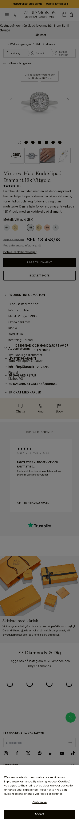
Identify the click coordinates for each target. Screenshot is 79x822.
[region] (39, 793)
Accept (39, 814)
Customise (39, 802)
